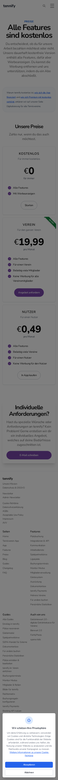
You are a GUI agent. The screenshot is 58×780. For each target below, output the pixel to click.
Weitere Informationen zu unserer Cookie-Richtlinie (29, 754)
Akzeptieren (29, 764)
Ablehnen (29, 772)
